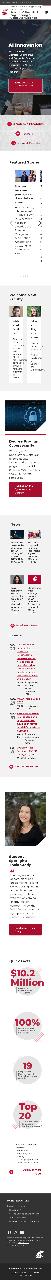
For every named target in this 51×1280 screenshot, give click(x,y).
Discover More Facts (32, 1171)
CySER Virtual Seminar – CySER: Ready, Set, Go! (27, 751)
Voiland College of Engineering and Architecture (25, 8)
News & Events (28, 143)
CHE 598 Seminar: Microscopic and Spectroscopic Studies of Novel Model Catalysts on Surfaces (28, 722)
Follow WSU (25, 1275)
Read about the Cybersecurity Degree (24, 489)
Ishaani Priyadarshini (34, 329)
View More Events (27, 766)
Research (28, 133)
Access (14, 1273)
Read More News (27, 625)
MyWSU (36, 1273)
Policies (26, 1273)
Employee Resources (17, 1206)
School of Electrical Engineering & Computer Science (24, 15)
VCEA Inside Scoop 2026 (28, 700)
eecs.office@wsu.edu (15, 1245)
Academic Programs (28, 124)
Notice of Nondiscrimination (23, 1221)
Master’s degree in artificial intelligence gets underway (34, 549)
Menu (46, 12)
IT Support (14, 1210)
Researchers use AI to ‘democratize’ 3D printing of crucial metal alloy (17, 550)
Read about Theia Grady (25, 930)
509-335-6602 (23, 1243)
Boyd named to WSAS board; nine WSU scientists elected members (17, 597)
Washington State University (18, 2)
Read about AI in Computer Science (24, 84)
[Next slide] (40, 223)
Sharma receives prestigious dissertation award (24, 194)
